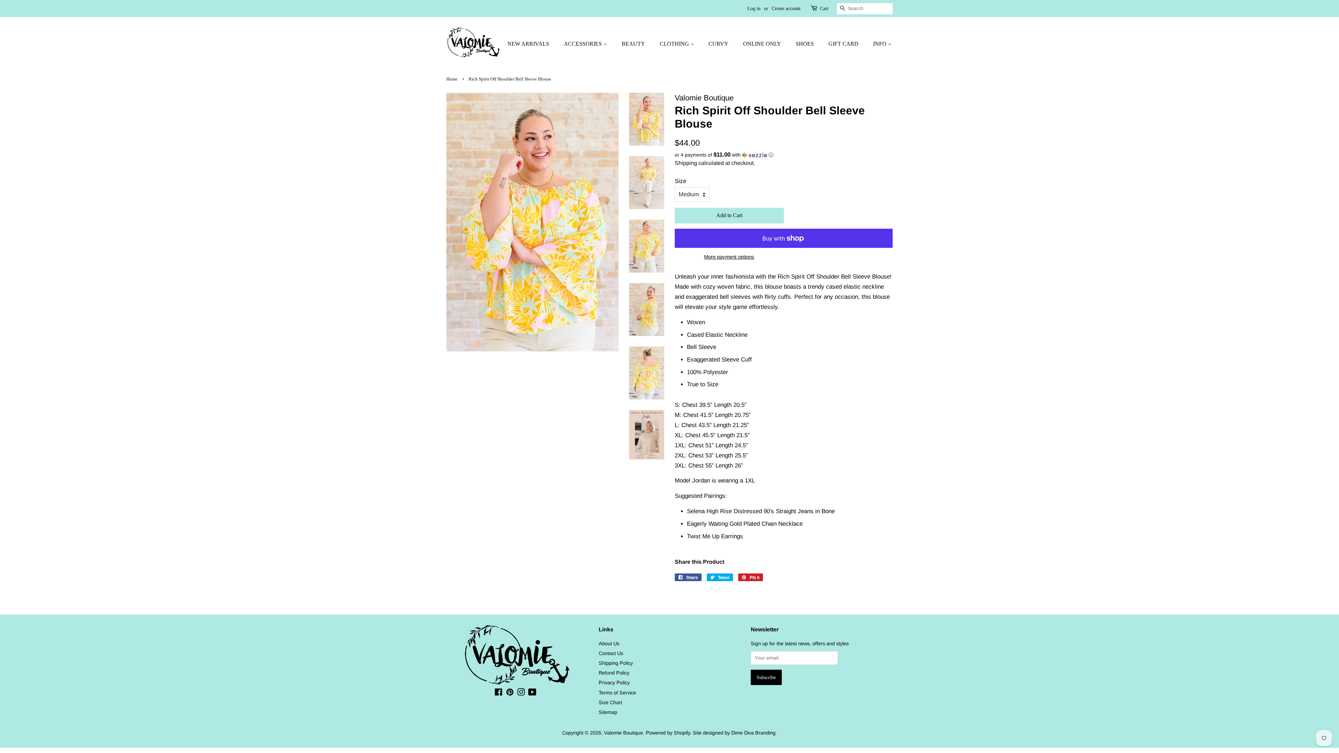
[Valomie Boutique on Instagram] (521, 693)
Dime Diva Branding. (754, 733)
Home (451, 79)
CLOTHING (675, 44)
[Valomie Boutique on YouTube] (532, 693)
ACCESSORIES (583, 44)
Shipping (686, 163)
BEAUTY (633, 44)
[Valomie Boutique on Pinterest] (510, 693)
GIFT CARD (843, 44)
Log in (754, 8)
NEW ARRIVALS (528, 44)
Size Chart (610, 702)
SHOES (805, 44)
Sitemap (608, 712)
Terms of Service (617, 692)
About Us (609, 643)
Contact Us (611, 653)
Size (680, 181)
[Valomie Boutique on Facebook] (498, 693)
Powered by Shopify (668, 733)
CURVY (718, 44)
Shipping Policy (616, 663)
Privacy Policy (614, 682)
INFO (880, 44)
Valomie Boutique (623, 733)
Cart (824, 8)
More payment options (729, 257)
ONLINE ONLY (762, 44)
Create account (786, 8)
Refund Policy (614, 673)
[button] (784, 155)
